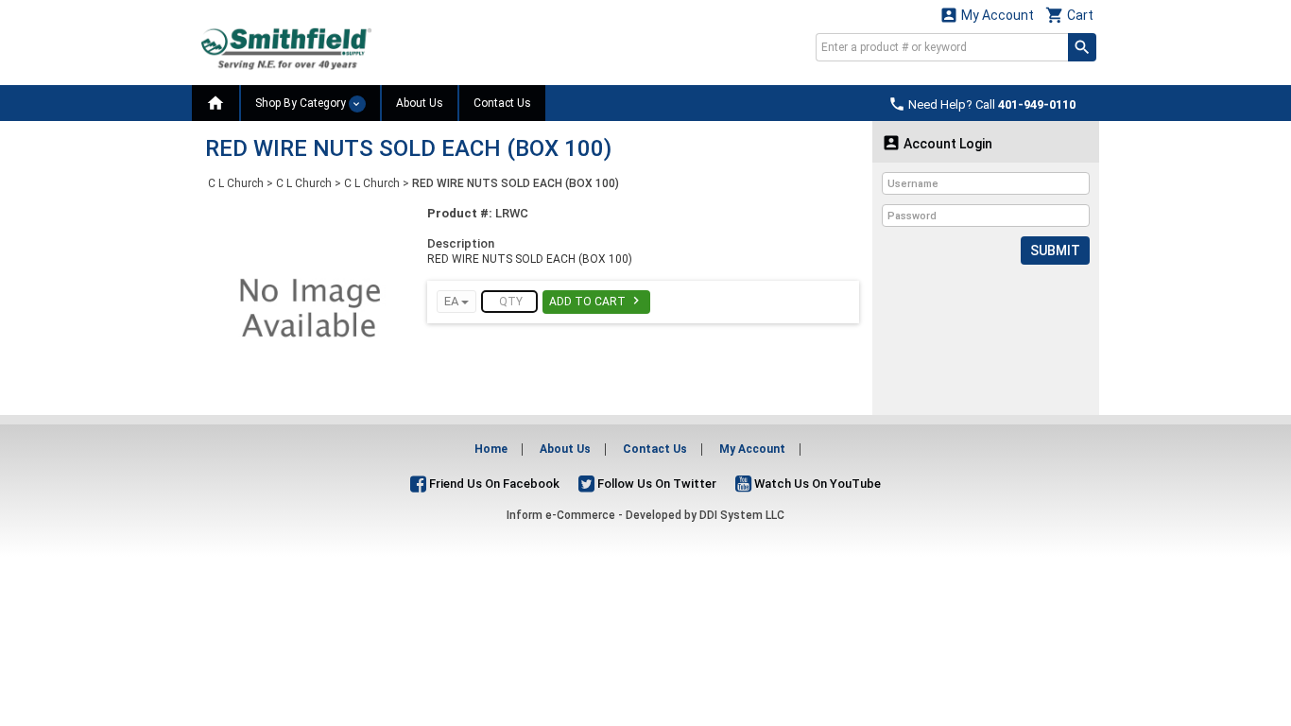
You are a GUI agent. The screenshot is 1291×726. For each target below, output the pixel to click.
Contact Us (502, 103)
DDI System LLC (741, 515)
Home (491, 449)
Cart (1069, 15)
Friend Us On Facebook (492, 483)
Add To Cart (596, 300)
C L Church (236, 183)
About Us (419, 103)
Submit (1055, 250)
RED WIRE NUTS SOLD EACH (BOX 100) (515, 183)
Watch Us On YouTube (816, 483)
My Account (986, 15)
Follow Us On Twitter (655, 483)
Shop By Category (302, 103)
